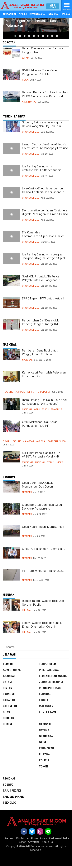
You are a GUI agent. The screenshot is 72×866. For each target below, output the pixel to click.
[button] (15, 36)
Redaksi (9, 838)
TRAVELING (56, 409)
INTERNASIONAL (37, 14)
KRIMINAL (45, 694)
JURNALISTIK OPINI (51, 682)
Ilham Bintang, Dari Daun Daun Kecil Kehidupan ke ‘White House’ (44, 401)
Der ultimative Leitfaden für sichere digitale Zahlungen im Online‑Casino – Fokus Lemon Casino (45, 214)
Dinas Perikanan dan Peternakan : (43, 548)
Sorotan (53, 441)
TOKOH (45, 409)
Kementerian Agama (53, 676)
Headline (8, 392)
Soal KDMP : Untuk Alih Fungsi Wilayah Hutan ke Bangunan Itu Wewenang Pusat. (41, 280)
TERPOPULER (10, 14)
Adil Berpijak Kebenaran (39, 846)
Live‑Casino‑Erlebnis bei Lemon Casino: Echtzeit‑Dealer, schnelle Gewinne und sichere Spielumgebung (43, 194)
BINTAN (7, 688)
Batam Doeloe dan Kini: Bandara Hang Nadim (42, 50)
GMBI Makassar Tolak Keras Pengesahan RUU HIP (39, 72)
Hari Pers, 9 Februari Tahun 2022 (42, 570)
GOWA (25, 80)
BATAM (25, 58)
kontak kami (47, 712)
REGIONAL (9, 778)
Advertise (34, 841)
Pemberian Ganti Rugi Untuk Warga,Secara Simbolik (40, 352)
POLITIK (44, 760)
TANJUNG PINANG (14, 796)
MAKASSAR (28, 441)
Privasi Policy (39, 838)
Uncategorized (30, 132)
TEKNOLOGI (10, 802)
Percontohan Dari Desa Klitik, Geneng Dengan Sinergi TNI (40, 322)
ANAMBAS (9, 676)
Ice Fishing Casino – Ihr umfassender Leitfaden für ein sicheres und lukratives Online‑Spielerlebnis (41, 172)
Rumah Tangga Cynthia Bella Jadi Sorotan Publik (43, 602)
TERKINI (23, 14)
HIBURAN (26, 610)
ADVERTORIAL (29, 102)
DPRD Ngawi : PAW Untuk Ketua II (43, 298)
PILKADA (44, 754)
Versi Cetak (53, 6)
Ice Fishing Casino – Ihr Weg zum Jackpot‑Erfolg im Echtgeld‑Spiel (43, 256)
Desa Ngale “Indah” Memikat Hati (43, 526)
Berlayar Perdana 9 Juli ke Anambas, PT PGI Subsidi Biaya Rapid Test (45, 94)
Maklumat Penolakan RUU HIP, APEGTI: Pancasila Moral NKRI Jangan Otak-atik (41, 456)
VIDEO (63, 441)
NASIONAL (53, 14)
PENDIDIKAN (46, 748)
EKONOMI (27, 492)
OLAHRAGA (46, 736)
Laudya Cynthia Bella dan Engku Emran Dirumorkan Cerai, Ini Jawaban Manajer (42, 626)
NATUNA (44, 730)
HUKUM (7, 724)
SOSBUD (8, 784)
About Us (47, 841)
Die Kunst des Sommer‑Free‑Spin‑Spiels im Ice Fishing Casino (43, 236)
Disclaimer (22, 838)
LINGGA (43, 700)
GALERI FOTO (11, 706)
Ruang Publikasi (50, 688)
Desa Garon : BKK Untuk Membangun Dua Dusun (37, 484)
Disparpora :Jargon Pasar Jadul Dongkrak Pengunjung (42, 506)
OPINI (37, 409)
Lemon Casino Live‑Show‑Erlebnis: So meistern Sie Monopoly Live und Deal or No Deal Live (45, 148)
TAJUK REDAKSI (12, 790)
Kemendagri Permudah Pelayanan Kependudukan (44, 374)
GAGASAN (9, 700)
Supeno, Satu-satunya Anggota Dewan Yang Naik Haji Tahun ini (42, 124)
